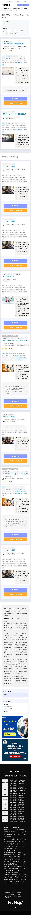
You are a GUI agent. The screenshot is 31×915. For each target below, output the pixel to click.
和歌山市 (24, 805)
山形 (19, 781)
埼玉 (19, 788)
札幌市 (15, 780)
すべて (5, 30)
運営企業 (7, 897)
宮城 (19, 783)
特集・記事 (7, 892)
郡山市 (14, 785)
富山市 (22, 797)
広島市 (14, 811)
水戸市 (23, 790)
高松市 (22, 807)
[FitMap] (6, 4)
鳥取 (19, 813)
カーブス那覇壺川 (8, 276)
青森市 (23, 780)
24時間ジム (22, 30)
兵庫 (11, 804)
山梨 (11, 800)
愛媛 (11, 809)
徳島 (11, 807)
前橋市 (14, 792)
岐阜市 (14, 795)
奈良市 (14, 805)
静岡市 (23, 793)
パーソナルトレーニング (8, 706)
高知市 (22, 809)
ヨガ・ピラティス (7, 709)
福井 (19, 799)
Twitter (15, 907)
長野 (19, 800)
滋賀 (19, 804)
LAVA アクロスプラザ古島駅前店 (13, 44)
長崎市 (14, 818)
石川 (11, 799)
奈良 (11, 805)
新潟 (11, 797)
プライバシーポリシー (10, 894)
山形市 (22, 781)
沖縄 (21, 821)
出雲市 (14, 813)
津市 (22, 795)
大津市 (22, 804)
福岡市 (14, 816)
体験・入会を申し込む (16, 103)
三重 (19, 795)
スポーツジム (9, 30)
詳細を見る (16, 98)
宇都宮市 (15, 790)
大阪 (11, 802)
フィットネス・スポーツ (8, 708)
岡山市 (22, 811)
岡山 (19, 811)
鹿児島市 (16, 821)
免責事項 (18, 894)
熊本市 (22, 818)
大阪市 (14, 802)
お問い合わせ (8, 896)
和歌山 (19, 805)
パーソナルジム (16, 30)
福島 (11, 785)
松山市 (14, 809)
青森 (20, 780)
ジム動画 (13, 892)
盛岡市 (14, 783)
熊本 (19, 818)
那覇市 (24, 821)
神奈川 (19, 787)
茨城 (20, 790)
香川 (19, 807)
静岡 (20, 793)
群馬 (11, 792)
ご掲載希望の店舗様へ (17, 896)
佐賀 (19, 816)
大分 (11, 819)
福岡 (11, 816)
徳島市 (14, 807)
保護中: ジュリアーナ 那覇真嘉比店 (14, 114)
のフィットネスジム (17, 8)
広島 (11, 811)
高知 (19, 809)
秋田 (11, 781)
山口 (11, 814)
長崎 (11, 818)
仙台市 (22, 783)
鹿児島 (11, 821)
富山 (19, 797)
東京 (11, 787)
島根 (11, 813)
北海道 (11, 780)
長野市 (22, 800)
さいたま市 (23, 788)
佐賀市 (22, 816)
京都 (19, 802)
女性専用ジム (6, 33)
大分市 (14, 819)
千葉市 (14, 788)
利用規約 (19, 892)
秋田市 (14, 781)
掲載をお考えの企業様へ (23, 4)
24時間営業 (6, 704)
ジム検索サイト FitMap (7, 8)
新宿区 (14, 787)
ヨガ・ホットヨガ (13, 33)
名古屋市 (15, 793)
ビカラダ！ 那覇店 (8, 166)
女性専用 (5, 711)
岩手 (11, 783)
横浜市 (23, 787)
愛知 (11, 793)
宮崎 (19, 819)
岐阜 (11, 795)
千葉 (11, 788)
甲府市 (14, 800)
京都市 (22, 802)
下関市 (14, 814)
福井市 (22, 799)
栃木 (11, 790)
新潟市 (14, 797)
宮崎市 (22, 819)
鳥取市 (22, 813)
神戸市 (14, 804)
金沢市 (14, 799)
